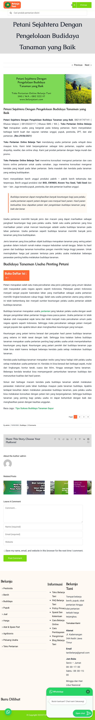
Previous (78, 65)
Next (87, 65)
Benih (6, 594)
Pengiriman (57, 636)
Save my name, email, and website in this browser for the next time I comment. (44, 550)
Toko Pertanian (10, 646)
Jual (5, 614)
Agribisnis (8, 633)
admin (7, 425)
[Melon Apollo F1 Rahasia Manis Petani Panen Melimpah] (12, 487)
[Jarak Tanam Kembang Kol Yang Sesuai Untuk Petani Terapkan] (59, 487)
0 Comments (32, 425)
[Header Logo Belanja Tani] (12, 2)
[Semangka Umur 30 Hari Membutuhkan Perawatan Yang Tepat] (83, 487)
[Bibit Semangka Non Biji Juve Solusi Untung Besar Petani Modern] (36, 487)
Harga (6, 620)
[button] (8, 711)
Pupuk (6, 607)
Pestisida (8, 588)
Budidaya (23, 425)
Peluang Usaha (10, 640)
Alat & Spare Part (11, 627)
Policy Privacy (59, 608)
